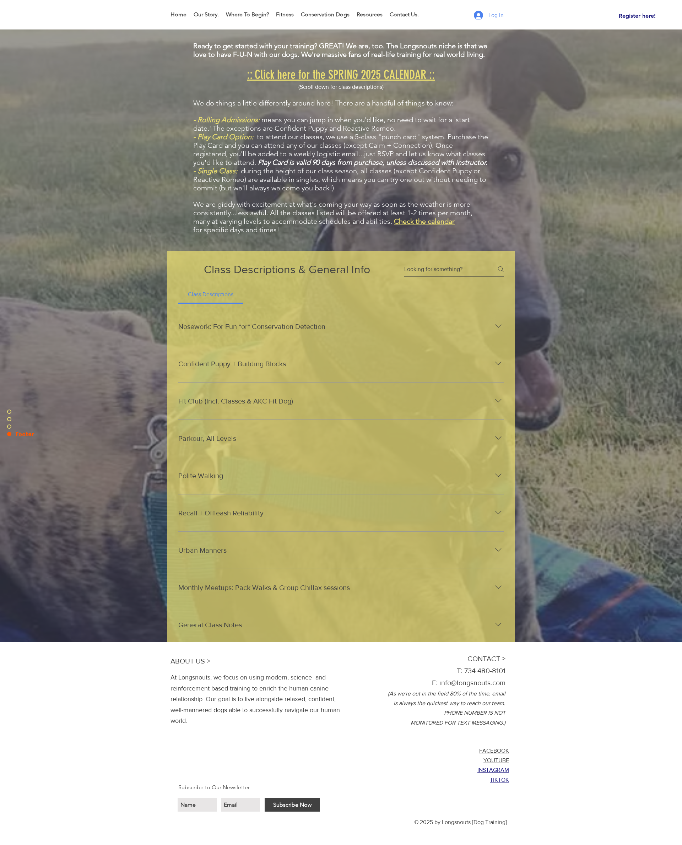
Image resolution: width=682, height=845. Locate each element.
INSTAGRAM (493, 770)
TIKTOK (499, 780)
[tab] (210, 294)
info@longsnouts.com (472, 683)
